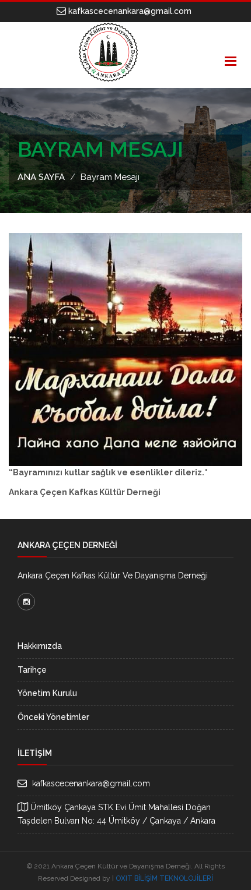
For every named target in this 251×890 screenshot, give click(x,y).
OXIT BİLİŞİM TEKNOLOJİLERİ (164, 878)
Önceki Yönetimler (53, 717)
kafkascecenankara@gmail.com (128, 11)
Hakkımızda (40, 646)
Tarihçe (32, 669)
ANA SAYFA (41, 177)
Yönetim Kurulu (47, 693)
